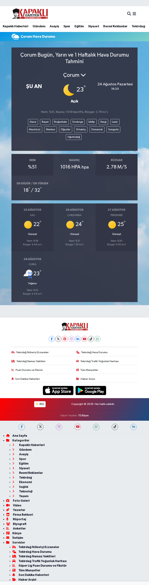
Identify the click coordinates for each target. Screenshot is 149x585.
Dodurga (78, 121)
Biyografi (19, 523)
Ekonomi (25, 482)
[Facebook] (52, 339)
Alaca (33, 121)
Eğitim (79, 26)
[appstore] (58, 390)
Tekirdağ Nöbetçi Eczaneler (32, 352)
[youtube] (77, 427)
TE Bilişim (83, 415)
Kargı (103, 121)
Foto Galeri (20, 500)
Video (16, 505)
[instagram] (59, 427)
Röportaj (19, 519)
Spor (66, 26)
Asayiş (54, 26)
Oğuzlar (65, 129)
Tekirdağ (138, 26)
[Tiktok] (91, 339)
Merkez (50, 129)
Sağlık (23, 486)
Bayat (45, 121)
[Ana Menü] (134, 13)
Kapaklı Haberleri (15, 26)
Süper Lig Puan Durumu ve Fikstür (43, 565)
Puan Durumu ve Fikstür (29, 370)
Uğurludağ (74, 137)
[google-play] (91, 390)
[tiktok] (115, 427)
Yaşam (24, 496)
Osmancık (97, 129)
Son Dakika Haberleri (27, 379)
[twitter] (40, 427)
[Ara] (129, 13)
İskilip (91, 121)
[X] (58, 339)
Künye (16, 533)
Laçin (115, 121)
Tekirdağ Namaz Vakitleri (30, 361)
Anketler (19, 528)
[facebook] (22, 427)
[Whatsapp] (97, 339)
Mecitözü (34, 129)
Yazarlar (18, 509)
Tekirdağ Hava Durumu (94, 352)
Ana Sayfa (19, 435)
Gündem (39, 26)
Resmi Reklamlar (115, 26)
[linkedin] (133, 427)
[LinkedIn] (78, 339)
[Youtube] (84, 339)
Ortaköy (81, 129)
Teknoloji (25, 491)
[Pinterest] (65, 339)
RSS (41, 404)
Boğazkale (60, 121)
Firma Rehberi (22, 514)
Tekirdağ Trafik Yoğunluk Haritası (99, 361)
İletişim (17, 537)
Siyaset (93, 26)
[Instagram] (71, 339)
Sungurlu (113, 129)
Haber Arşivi (88, 379)
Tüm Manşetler (89, 370)
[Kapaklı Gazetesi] (29, 14)
